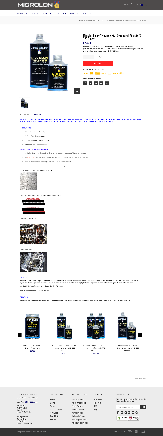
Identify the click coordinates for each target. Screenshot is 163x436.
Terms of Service (56, 409)
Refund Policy (54, 416)
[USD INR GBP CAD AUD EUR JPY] (126, 4)
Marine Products (77, 412)
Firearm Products (78, 409)
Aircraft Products (78, 399)
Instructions (98, 399)
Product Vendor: (89, 78)
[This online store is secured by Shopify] (122, 418)
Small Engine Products (79, 419)
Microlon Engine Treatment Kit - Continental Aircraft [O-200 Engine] (127, 348)
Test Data (97, 402)
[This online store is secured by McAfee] (133, 418)
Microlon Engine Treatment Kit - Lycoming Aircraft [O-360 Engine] (64, 348)
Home (81, 20)
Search (52, 399)
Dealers (52, 406)
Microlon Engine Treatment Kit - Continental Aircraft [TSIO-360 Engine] (95, 348)
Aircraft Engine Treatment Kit (94, 20)
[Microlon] (39, 5)
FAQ (95, 409)
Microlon (29, 432)
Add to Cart (98, 63)
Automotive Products (79, 402)
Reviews (37, 114)
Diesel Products (77, 406)
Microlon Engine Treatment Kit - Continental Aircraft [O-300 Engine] (112, 36)
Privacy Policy (54, 412)
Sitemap (53, 419)
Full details (25, 114)
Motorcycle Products (79, 416)
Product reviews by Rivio (140, 378)
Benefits (52, 402)
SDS (95, 406)
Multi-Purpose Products (80, 422)
